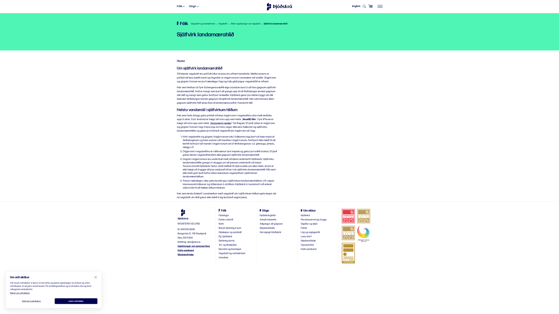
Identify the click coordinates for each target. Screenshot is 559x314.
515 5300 (188, 238)
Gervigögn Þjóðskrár (271, 232)
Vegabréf (223, 24)
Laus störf (306, 236)
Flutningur (224, 215)
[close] (95, 277)
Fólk (179, 6)
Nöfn (221, 224)
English (356, 6)
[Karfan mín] (370, 6)
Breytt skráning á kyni (230, 228)
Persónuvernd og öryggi (313, 219)
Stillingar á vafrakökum (31, 301)
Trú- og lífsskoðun (228, 245)
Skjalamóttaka (186, 254)
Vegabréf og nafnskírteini (203, 24)
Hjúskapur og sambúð (230, 232)
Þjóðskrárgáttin (268, 215)
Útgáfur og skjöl (309, 224)
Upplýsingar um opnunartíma (194, 246)
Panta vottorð (226, 219)
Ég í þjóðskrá (225, 236)
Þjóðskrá (305, 215)
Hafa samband (186, 250)
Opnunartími (307, 245)
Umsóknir (224, 257)
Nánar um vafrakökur (20, 293)
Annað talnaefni (268, 219)
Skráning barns (227, 240)
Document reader (221, 123)
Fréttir (304, 228)
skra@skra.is (194, 242)
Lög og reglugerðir (310, 232)
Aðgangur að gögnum (271, 224)
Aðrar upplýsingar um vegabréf (245, 24)
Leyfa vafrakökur (76, 301)
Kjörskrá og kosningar (230, 249)
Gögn (192, 6)
